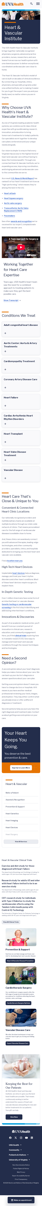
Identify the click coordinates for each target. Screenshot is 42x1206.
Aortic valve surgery (13, 203)
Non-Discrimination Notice (21, 1165)
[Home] (12, 4)
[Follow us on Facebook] (10, 1137)
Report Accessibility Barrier (21, 1176)
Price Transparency (21, 1179)
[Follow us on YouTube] (26, 1137)
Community (14, 1150)
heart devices (18, 573)
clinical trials (20, 636)
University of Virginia (18, 1160)
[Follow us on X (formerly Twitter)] (15, 1137)
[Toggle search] (31, 4)
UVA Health (14, 1145)
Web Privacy (21, 1172)
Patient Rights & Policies (21, 1168)
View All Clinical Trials (11, 922)
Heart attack (10, 193)
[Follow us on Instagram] (21, 1137)
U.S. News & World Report (22, 178)
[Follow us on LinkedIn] (31, 1137)
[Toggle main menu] (38, 4)
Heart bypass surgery (13, 198)
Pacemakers (9, 216)
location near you (14, 561)
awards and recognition (21, 221)
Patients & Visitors (17, 1155)
